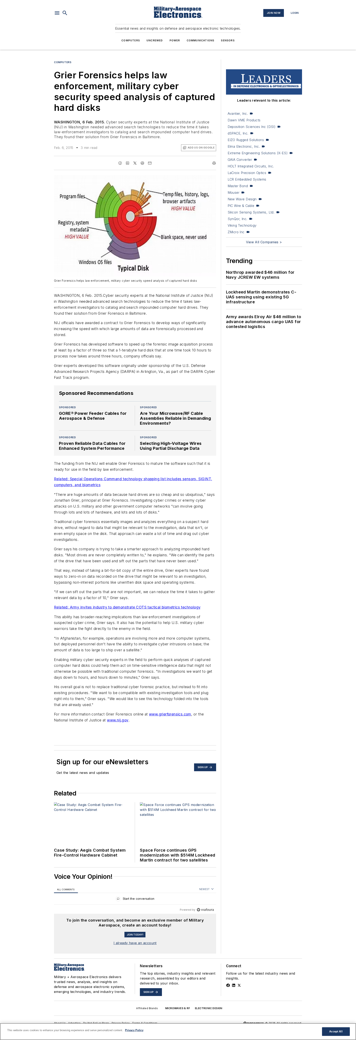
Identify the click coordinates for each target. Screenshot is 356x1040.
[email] (150, 163)
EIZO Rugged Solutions (246, 140)
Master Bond (238, 186)
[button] (57, 13)
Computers (130, 40)
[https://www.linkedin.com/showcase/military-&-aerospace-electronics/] (234, 985)
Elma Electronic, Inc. (244, 146)
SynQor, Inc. (237, 219)
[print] (214, 163)
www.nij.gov (117, 720)
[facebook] (120, 163)
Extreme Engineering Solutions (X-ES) (258, 153)
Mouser (233, 192)
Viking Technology (242, 225)
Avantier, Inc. (238, 113)
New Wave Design (242, 199)
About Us (60, 1023)
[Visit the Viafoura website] (205, 909)
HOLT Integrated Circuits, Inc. (251, 166)
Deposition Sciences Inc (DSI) (252, 127)
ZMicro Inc (236, 232)
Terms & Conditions (144, 1023)
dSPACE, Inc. (238, 133)
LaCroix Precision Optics (247, 173)
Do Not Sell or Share (96, 1023)
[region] (135, 900)
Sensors (227, 40)
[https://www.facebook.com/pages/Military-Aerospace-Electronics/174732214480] (228, 985)
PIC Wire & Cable (241, 206)
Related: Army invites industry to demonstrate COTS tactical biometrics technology (127, 607)
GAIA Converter (240, 160)
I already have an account (135, 943)
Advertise (74, 1023)
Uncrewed (154, 40)
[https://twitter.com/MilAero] (239, 985)
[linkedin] (127, 163)
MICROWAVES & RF (177, 1008)
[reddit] (142, 163)
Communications (200, 40)
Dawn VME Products (244, 120)
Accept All (335, 1031)
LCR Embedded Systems (247, 179)
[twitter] (135, 163)
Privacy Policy (121, 1023)
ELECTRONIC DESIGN (208, 1008)
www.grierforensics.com (170, 714)
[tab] (66, 889)
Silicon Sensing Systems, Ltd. (251, 212)
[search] (65, 13)
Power (175, 40)
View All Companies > (264, 242)
